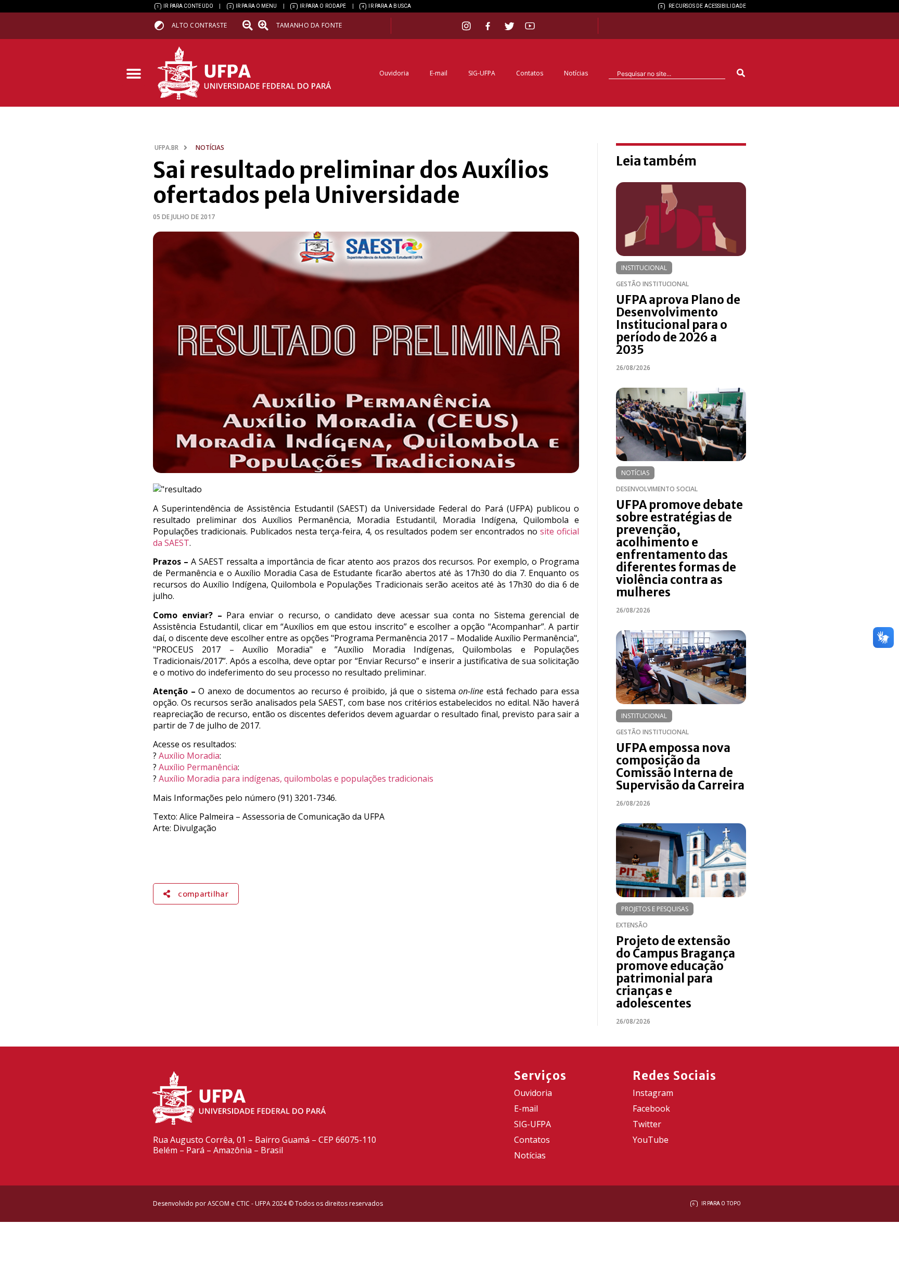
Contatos (529, 73)
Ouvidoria (394, 73)
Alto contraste (199, 25)
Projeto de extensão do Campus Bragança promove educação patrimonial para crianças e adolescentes (675, 972)
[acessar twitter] (509, 26)
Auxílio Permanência (198, 767)
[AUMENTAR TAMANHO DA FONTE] (266, 25)
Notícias (576, 73)
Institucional (644, 267)
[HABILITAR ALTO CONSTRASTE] (162, 25)
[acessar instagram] (467, 26)
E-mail (438, 73)
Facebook (651, 1108)
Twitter (647, 1124)
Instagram (653, 1093)
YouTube (651, 1139)
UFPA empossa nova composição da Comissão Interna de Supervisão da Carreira (680, 767)
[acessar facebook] (489, 26)
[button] (133, 74)
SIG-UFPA (481, 73)
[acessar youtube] (530, 26)
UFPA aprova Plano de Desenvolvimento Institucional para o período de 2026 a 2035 (678, 324)
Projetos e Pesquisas (654, 908)
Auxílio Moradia (189, 755)
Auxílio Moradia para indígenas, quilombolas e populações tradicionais (296, 778)
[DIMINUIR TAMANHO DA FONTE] (248, 25)
